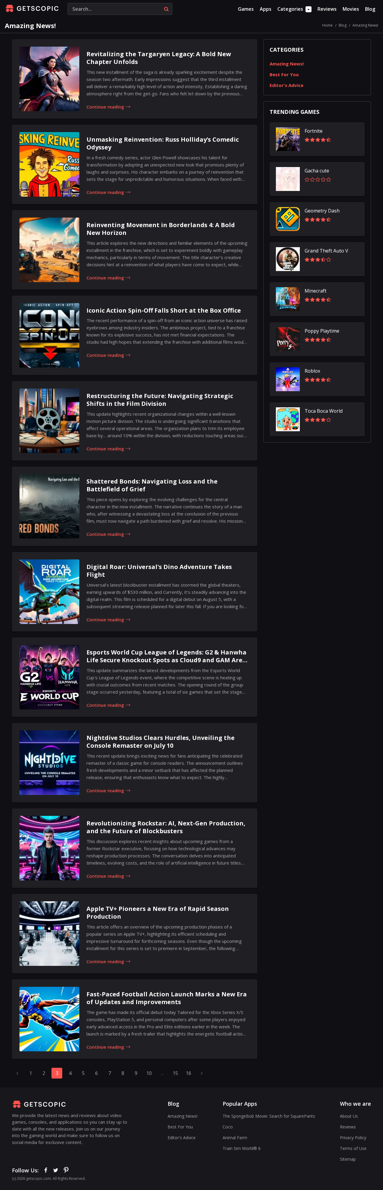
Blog (370, 9)
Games (246, 9)
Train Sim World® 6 (242, 1148)
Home (327, 25)
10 (149, 1073)
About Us (349, 1116)
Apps (265, 9)
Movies (351, 9)
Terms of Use (353, 1148)
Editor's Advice (286, 85)
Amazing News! (287, 64)
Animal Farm (235, 1137)
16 (188, 1073)
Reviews (327, 9)
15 (175, 1073)
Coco (228, 1127)
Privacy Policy (353, 1137)
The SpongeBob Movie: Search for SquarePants (269, 1116)
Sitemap (348, 1159)
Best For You (284, 74)
